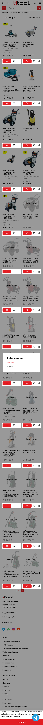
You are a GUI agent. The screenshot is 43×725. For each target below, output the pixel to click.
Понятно (21, 722)
